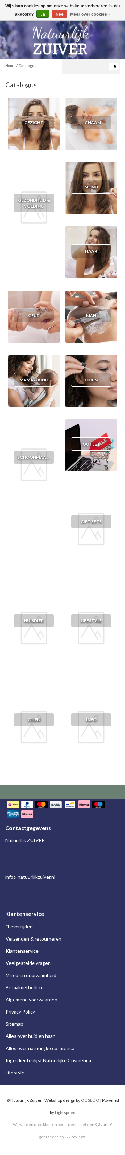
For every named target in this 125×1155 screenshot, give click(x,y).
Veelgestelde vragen (28, 963)
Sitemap (14, 1024)
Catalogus (27, 65)
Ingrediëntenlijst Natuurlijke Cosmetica (48, 1060)
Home (10, 65)
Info (91, 719)
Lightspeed (65, 1112)
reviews (78, 1136)
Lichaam (91, 122)
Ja (42, 14)
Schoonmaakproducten (46, 457)
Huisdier (34, 620)
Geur (34, 315)
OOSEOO (90, 1100)
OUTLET (91, 444)
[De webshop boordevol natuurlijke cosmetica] (62, 37)
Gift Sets (91, 521)
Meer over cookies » (90, 14)
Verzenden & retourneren (33, 939)
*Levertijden (19, 926)
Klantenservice (22, 951)
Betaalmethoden (24, 987)
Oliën (34, 719)
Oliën (91, 379)
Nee (60, 14)
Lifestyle (91, 620)
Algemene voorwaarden (31, 999)
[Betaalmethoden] (62, 810)
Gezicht (33, 122)
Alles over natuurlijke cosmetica (40, 1048)
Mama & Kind (33, 379)
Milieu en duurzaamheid (31, 975)
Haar (91, 251)
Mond (91, 186)
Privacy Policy (20, 1012)
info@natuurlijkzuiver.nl (30, 877)
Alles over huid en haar (30, 1036)
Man (91, 315)
